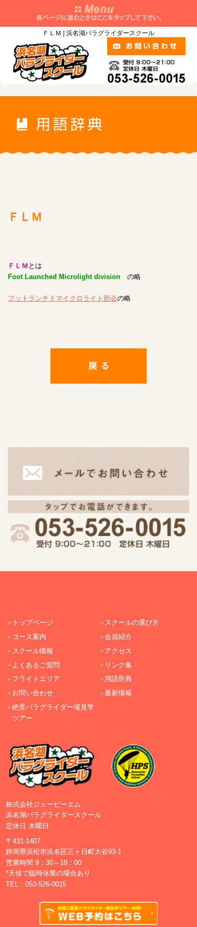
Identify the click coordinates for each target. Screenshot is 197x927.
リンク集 (118, 665)
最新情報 (118, 693)
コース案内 (29, 637)
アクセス (118, 651)
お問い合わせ (32, 693)
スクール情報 (32, 651)
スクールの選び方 (132, 622)
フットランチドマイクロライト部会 (62, 298)
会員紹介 (118, 637)
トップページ (32, 622)
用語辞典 (118, 679)
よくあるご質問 (36, 665)
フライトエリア (36, 679)
